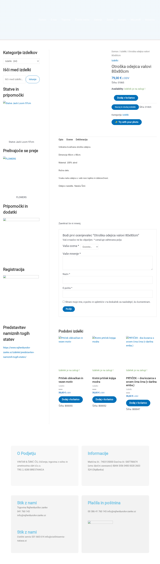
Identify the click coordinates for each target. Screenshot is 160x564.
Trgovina (65, 19)
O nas (54, 19)
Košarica (150, 19)
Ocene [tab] (69, 139)
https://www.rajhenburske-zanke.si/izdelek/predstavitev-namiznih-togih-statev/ (18, 352)
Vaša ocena (71, 246)
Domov (42, 19)
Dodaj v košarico (126, 97)
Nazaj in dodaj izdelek (125, 107)
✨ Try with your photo (126, 122)
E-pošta (67, 288)
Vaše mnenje (72, 253)
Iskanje (32, 79)
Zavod (110, 19)
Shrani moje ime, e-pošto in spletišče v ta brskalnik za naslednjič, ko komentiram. (107, 302)
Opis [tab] (61, 139)
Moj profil (136, 19)
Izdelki (123, 51)
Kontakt (122, 19)
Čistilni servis (82, 19)
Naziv (66, 274)
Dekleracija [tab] (82, 139)
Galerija (98, 19)
